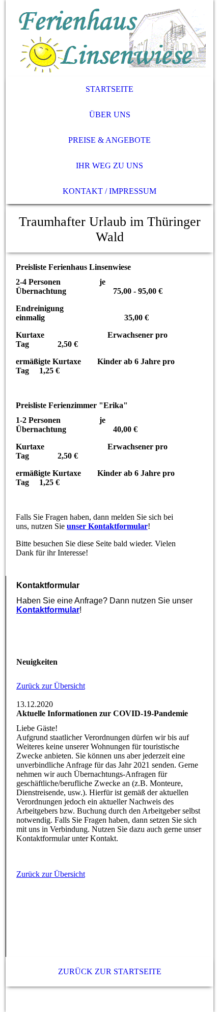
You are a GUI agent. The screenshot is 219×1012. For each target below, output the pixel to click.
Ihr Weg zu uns (109, 165)
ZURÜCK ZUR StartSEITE (109, 971)
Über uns (109, 114)
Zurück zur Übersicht (50, 685)
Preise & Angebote (109, 140)
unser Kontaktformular (107, 526)
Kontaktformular (47, 609)
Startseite (109, 89)
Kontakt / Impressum (109, 191)
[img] (110, 38)
